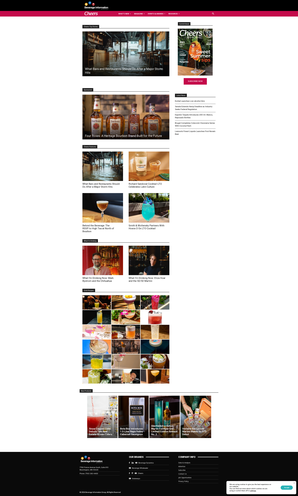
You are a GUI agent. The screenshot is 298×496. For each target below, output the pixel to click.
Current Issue (184, 24)
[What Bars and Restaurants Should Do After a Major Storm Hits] (102, 166)
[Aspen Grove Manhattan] (126, 347)
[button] (213, 14)
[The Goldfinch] (96, 361)
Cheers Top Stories (91, 27)
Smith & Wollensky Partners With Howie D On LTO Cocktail (146, 227)
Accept (286, 487)
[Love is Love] (155, 347)
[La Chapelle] (96, 302)
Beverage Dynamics (146, 463)
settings (253, 491)
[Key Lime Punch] (96, 347)
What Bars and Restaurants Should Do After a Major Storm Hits (101, 185)
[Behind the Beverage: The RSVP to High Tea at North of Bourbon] (102, 208)
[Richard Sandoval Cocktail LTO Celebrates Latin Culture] (149, 166)
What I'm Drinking (90, 241)
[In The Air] (155, 332)
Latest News (180, 95)
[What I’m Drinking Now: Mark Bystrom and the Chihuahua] (102, 260)
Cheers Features (90, 147)
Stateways (136, 478)
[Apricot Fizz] (126, 332)
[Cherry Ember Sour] (155, 317)
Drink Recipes (89, 290)
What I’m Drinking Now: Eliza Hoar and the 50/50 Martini (147, 279)
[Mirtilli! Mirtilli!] (126, 302)
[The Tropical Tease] (126, 317)
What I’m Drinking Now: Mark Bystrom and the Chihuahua (97, 279)
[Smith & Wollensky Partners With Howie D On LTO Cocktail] (149, 208)
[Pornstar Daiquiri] (155, 376)
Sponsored (88, 90)
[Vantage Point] (96, 317)
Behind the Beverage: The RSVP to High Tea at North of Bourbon (98, 228)
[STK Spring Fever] (155, 361)
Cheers (140, 473)
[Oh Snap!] (96, 376)
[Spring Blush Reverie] (126, 361)
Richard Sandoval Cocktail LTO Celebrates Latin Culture (145, 185)
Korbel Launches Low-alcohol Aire (190, 101)
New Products (86, 391)
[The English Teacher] (96, 332)
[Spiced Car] (126, 376)
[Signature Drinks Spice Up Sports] (125, 53)
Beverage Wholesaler (140, 468)
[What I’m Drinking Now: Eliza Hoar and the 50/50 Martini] (149, 260)
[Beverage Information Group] (104, 5)
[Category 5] (155, 302)
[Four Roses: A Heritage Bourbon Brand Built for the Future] (125, 117)
